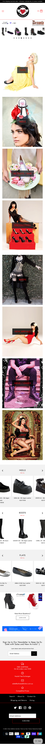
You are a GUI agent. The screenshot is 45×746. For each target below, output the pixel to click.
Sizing (32, 700)
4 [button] (21, 38)
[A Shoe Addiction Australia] (22, 11)
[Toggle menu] (3, 11)
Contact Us (31, 696)
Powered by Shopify (37, 729)
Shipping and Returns (19, 700)
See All (22, 473)
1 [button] (14, 38)
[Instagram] (25, 707)
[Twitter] (15, 707)
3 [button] (19, 38)
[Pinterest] (29, 707)
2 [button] (16, 38)
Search (12, 696)
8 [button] (31, 38)
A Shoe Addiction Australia (13, 729)
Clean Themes (28, 729)
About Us (21, 696)
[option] (22, 28)
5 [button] (23, 38)
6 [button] (26, 38)
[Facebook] (20, 707)
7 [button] (28, 38)
